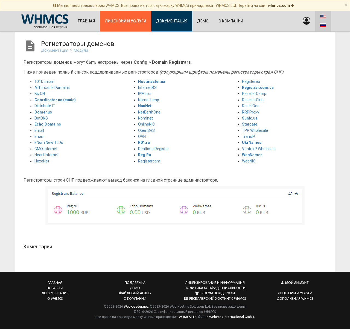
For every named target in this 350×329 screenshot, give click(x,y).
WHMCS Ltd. (188, 317)
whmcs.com (279, 5)
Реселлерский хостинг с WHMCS (217, 298)
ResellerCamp (254, 93)
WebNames (252, 155)
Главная (86, 21)
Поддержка (135, 282)
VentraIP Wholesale (259, 149)
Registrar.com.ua (258, 87)
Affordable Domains (52, 87)
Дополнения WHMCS (295, 298)
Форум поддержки (217, 293)
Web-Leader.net (136, 306)
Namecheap (148, 100)
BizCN (39, 93)
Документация (171, 21)
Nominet (145, 118)
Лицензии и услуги (295, 293)
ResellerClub (253, 100)
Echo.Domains (47, 124)
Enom (39, 136)
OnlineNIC (146, 124)
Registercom (149, 161)
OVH (142, 136)
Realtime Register (153, 149)
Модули (81, 50)
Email (39, 130)
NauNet (144, 106)
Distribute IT (44, 106)
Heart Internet (46, 155)
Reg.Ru (144, 155)
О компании (230, 21)
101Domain (44, 81)
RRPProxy (250, 112)
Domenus (43, 112)
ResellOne (250, 106)
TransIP (248, 136)
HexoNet (41, 161)
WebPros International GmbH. (232, 317)
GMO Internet (45, 149)
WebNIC (248, 161)
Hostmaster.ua (151, 81)
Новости (55, 288)
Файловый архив (135, 293)
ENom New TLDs (48, 142)
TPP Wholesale (255, 130)
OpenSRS (146, 130)
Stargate (249, 124)
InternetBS (147, 87)
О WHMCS (55, 298)
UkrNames (251, 142)
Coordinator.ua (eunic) (55, 100)
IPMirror (145, 93)
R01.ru (144, 142)
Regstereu (251, 81)
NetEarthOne (149, 112)
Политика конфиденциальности (215, 288)
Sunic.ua (250, 118)
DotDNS (41, 118)
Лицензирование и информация (215, 282)
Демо (203, 21)
